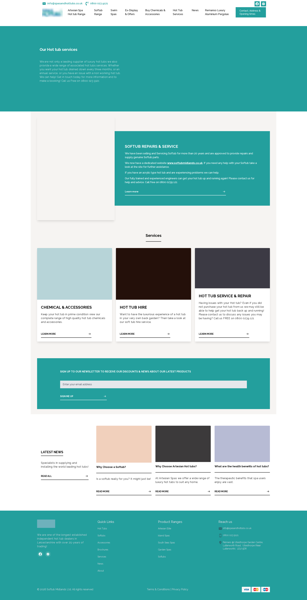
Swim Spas (114, 12)
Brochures (103, 549)
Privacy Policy (179, 589)
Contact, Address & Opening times (250, 12)
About (101, 570)
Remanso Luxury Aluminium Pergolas (217, 12)
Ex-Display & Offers (131, 12)
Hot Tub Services (178, 12)
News (195, 10)
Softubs (101, 535)
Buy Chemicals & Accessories (155, 12)
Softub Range (98, 12)
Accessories (104, 542)
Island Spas (164, 535)
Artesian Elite (164, 528)
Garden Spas (164, 549)
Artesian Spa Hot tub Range (76, 12)
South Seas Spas (166, 542)
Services (102, 556)
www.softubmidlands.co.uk (185, 163)
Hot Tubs (102, 528)
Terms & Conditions (158, 589)
